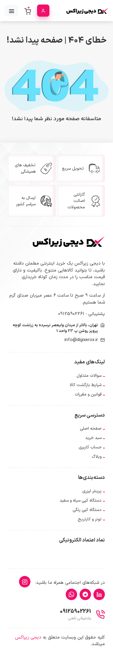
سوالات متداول (89, 375)
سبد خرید (93, 438)
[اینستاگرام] (24, 581)
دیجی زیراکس (28, 637)
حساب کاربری (90, 447)
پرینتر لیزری (92, 491)
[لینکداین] (99, 594)
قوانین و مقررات (88, 394)
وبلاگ (97, 457)
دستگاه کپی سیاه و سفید (81, 500)
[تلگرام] (85, 594)
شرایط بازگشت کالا (86, 385)
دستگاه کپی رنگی (87, 510)
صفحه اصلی (91, 428)
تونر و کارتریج (90, 519)
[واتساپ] (71, 594)
